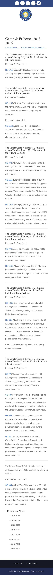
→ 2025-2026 (14, 515)
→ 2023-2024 (14, 520)
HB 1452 (9, 204)
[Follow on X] (22, 3)
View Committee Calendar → (34, 48)
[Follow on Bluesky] (38, 3)
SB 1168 (9, 126)
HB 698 (8, 320)
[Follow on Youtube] (33, 3)
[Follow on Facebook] (17, 3)
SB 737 (8, 395)
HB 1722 (9, 70)
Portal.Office (31, 563)
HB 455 (8, 436)
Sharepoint (18, 563)
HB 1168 (9, 266)
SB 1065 (9, 303)
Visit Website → (13, 48)
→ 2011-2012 (14, 549)
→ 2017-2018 (14, 535)
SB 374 (8, 163)
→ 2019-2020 (14, 530)
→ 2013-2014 (14, 544)
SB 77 (8, 374)
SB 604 (8, 485)
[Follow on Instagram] (28, 3)
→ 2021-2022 (14, 525)
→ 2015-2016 (14, 539)
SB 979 (8, 249)
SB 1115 (9, 180)
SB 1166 (9, 103)
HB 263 (8, 416)
